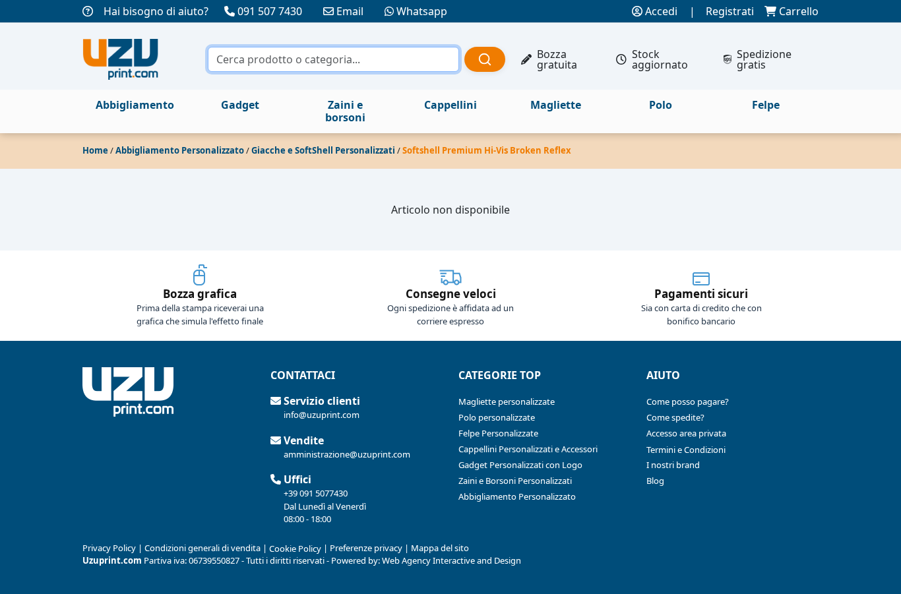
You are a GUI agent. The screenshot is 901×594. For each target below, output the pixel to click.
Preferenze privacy (366, 548)
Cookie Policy (295, 548)
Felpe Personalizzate (498, 433)
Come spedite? (675, 417)
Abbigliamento (135, 105)
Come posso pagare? (687, 401)
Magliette (555, 105)
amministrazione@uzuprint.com (347, 454)
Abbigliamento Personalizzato (179, 150)
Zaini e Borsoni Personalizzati (515, 481)
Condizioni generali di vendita (202, 548)
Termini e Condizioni (686, 450)
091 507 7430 (269, 11)
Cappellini (450, 105)
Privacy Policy (109, 548)
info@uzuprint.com (321, 415)
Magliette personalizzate (506, 401)
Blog (655, 481)
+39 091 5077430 (316, 493)
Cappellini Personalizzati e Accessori (528, 449)
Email (349, 11)
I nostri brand (673, 465)
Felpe (766, 105)
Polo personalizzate (496, 417)
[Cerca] (484, 59)
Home (95, 150)
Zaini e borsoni (345, 111)
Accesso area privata (686, 433)
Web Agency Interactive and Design (451, 560)
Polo (660, 105)
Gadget (240, 105)
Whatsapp (421, 11)
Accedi (659, 11)
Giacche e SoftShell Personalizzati (323, 150)
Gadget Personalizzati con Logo (520, 465)
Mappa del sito (440, 548)
